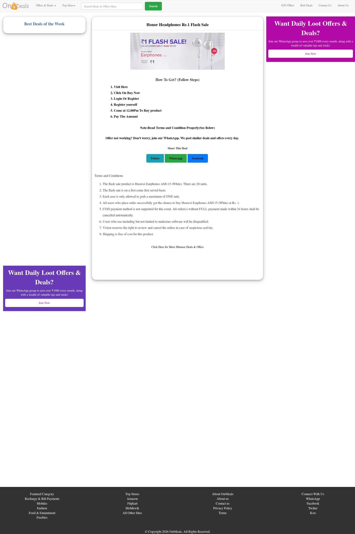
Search (153, 6)
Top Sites (67, 5)
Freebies (42, 517)
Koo (313, 513)
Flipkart (132, 503)
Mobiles (42, 503)
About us (223, 498)
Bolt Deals (306, 5)
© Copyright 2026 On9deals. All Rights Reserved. (177, 531)
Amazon (132, 498)
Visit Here (121, 86)
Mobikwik (132, 508)
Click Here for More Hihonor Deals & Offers (177, 247)
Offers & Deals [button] (45, 5)
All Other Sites (132, 513)
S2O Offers (287, 5)
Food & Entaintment (42, 513)
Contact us (222, 503)
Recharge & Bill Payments (42, 498)
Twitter (312, 508)
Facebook (313, 503)
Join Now (44, 303)
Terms (223, 513)
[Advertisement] (34, 68)
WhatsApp (313, 498)
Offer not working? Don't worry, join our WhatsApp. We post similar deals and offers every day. (172, 138)
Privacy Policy (222, 508)
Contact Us (325, 5)
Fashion (42, 508)
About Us (343, 5)
